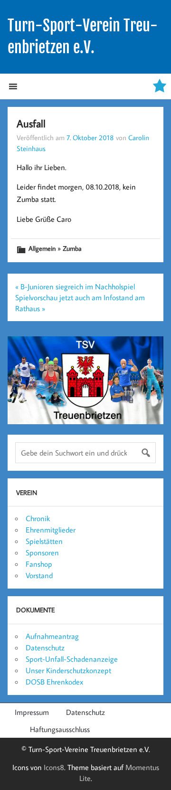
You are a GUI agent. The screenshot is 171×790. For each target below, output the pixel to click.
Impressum (32, 712)
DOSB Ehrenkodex (54, 681)
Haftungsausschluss (60, 729)
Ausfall (31, 123)
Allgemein (42, 248)
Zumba (72, 248)
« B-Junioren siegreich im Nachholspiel (75, 286)
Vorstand (39, 575)
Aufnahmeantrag (52, 636)
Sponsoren (42, 552)
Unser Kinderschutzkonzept (68, 670)
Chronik (38, 518)
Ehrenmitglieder (51, 529)
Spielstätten (44, 541)
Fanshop (39, 564)
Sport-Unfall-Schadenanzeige (72, 659)
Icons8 (54, 767)
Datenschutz (45, 647)
